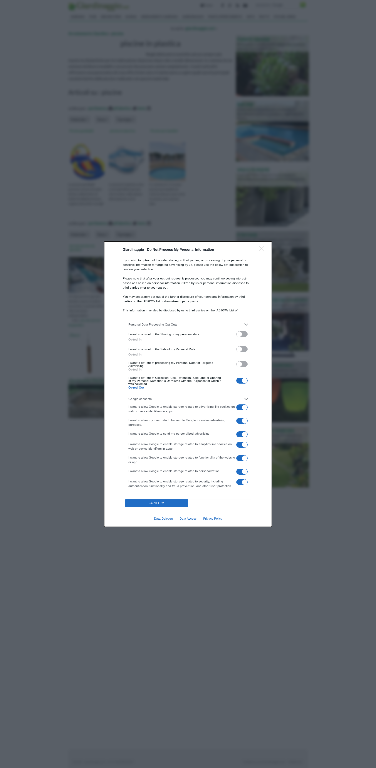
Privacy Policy (212, 518)
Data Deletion (163, 518)
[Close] (263, 250)
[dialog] (188, 384)
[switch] (242, 334)
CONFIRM (157, 503)
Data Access (188, 518)
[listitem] (188, 324)
